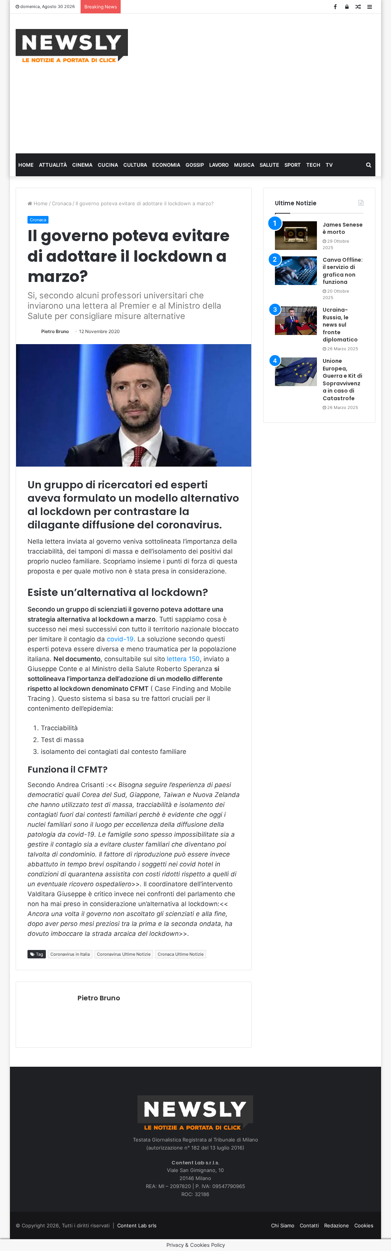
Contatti (309, 1225)
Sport (292, 165)
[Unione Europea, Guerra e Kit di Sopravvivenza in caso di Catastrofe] (296, 371)
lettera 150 (183, 659)
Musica (244, 165)
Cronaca (61, 203)
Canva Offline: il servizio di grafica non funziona (343, 271)
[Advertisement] (265, 82)
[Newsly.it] (72, 45)
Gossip (195, 165)
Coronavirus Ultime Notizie (123, 954)
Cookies (363, 1225)
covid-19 (120, 639)
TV (329, 165)
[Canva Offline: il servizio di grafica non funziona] (296, 270)
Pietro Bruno (55, 331)
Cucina (108, 165)
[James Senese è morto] (296, 235)
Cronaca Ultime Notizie (181, 954)
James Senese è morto (343, 228)
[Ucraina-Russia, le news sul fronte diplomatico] (296, 320)
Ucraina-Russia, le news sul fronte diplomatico (340, 324)
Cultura (135, 165)
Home (26, 165)
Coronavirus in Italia (70, 954)
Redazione (336, 1225)
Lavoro (219, 165)
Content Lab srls (137, 1225)
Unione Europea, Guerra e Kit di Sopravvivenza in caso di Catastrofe (342, 379)
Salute (269, 165)
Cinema (82, 165)
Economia (166, 165)
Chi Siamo (282, 1225)
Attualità (53, 165)
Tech (313, 165)
